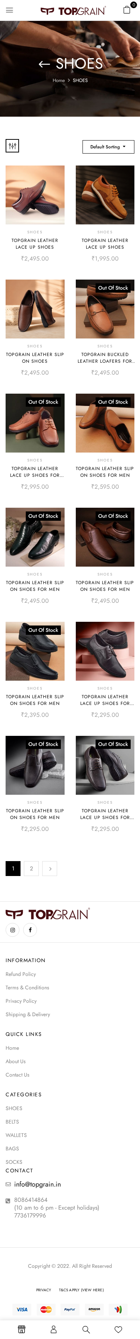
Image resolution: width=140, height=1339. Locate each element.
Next (49, 868)
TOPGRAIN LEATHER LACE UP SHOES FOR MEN (35, 475)
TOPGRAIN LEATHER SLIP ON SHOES (35, 358)
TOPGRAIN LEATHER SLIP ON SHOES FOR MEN (105, 472)
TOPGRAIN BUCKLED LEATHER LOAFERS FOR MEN (105, 361)
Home (59, 80)
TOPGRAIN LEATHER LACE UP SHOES (35, 244)
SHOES (35, 232)
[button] (127, 9)
